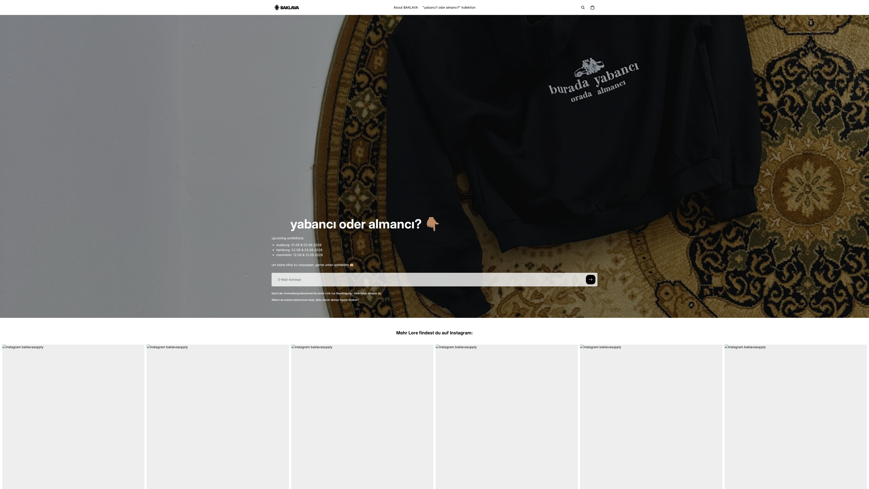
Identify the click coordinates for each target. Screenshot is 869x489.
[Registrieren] (590, 279)
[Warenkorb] (592, 7)
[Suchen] (583, 7)
